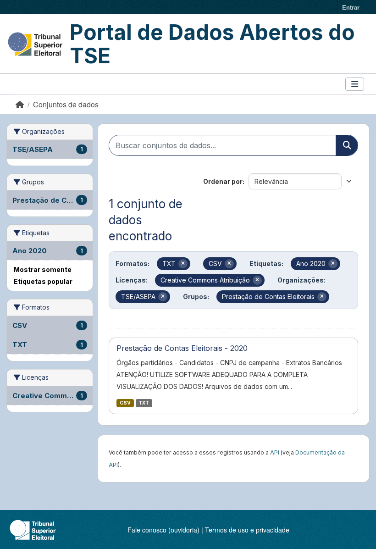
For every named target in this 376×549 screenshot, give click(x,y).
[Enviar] (347, 145)
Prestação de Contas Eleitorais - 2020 (182, 348)
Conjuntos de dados (66, 104)
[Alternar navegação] (354, 84)
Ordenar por (223, 181)
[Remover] (183, 263)
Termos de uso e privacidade (247, 529)
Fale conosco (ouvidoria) (163, 529)
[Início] (20, 104)
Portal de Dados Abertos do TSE (212, 44)
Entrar (350, 7)
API (274, 452)
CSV (125, 403)
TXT (143, 403)
